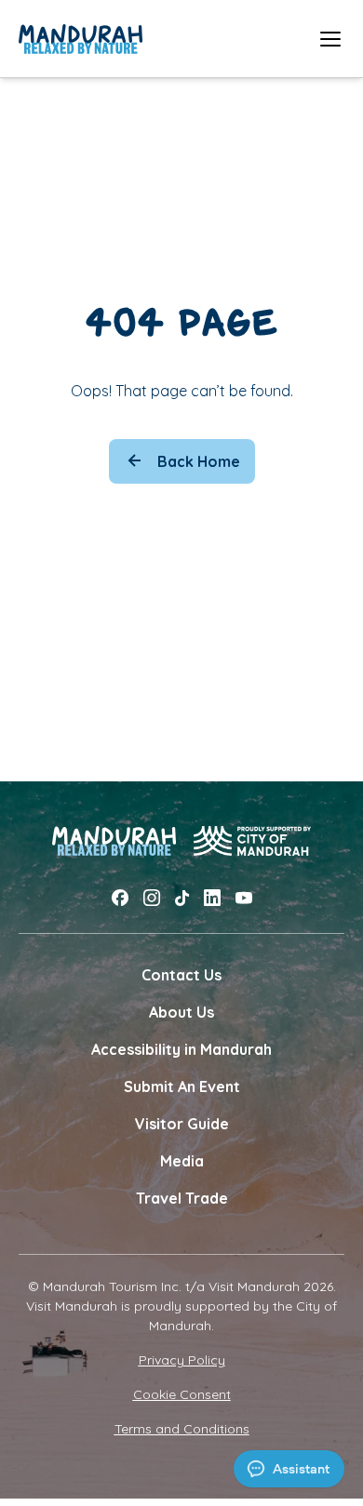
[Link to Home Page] (80, 39)
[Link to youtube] (243, 898)
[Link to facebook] (120, 898)
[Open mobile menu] (330, 38)
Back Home (198, 461)
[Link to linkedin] (212, 898)
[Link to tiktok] (182, 898)
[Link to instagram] (151, 898)
